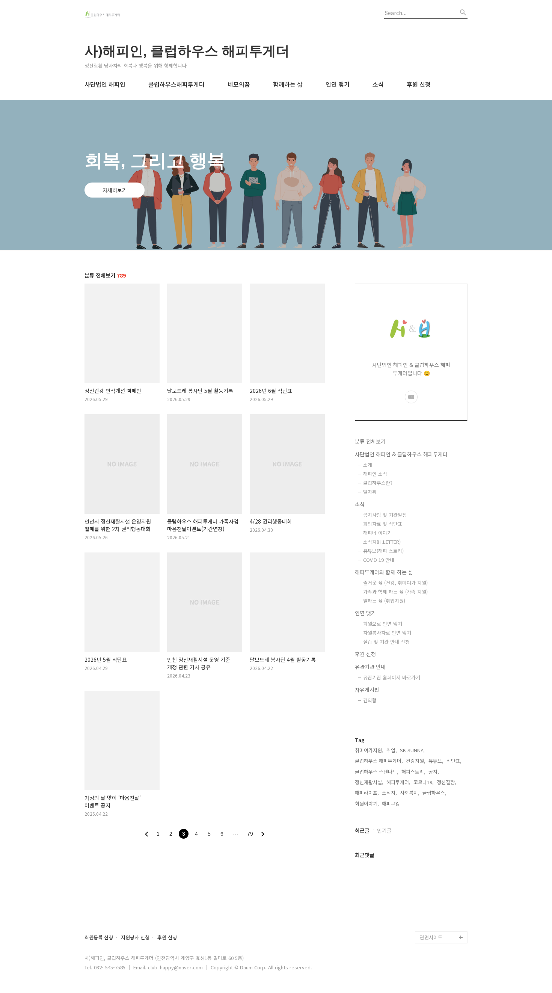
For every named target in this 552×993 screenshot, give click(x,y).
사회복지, (409, 792)
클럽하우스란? (377, 482)
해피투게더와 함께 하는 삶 (384, 572)
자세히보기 (115, 190)
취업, (391, 750)
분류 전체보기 (370, 441)
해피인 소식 (375, 473)
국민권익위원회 (436, 913)
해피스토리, (413, 771)
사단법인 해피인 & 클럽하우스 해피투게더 (401, 454)
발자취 (370, 491)
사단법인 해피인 (104, 84)
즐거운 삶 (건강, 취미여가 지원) (395, 582)
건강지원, (415, 760)
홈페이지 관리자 (436, 925)
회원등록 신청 (98, 937)
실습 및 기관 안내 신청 (386, 641)
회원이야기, (367, 803)
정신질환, (446, 782)
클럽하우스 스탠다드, (376, 771)
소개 (367, 464)
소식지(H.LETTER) (382, 541)
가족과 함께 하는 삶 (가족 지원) (395, 591)
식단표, (454, 760)
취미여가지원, (369, 750)
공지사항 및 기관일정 (385, 514)
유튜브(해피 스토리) (383, 550)
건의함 (370, 700)
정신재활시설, (369, 782)
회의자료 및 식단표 (382, 523)
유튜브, (435, 760)
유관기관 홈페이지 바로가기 (391, 677)
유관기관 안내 (370, 666)
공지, (433, 771)
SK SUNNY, (412, 750)
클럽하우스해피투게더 (176, 84)
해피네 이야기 (377, 532)
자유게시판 (367, 689)
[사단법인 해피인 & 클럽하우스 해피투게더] (125, 15)
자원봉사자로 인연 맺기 (387, 632)
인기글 (384, 830)
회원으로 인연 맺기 (382, 623)
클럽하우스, (434, 792)
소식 (378, 84)
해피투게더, (398, 782)
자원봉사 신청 (135, 937)
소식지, (389, 792)
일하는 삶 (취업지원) (384, 600)
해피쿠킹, (391, 803)
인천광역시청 (433, 889)
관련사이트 (431, 937)
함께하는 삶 (288, 84)
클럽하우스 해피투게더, (379, 760)
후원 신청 (419, 84)
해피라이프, (367, 792)
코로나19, (423, 782)
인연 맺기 (338, 84)
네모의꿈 (239, 84)
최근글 (362, 830)
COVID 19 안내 (378, 559)
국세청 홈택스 (434, 901)
